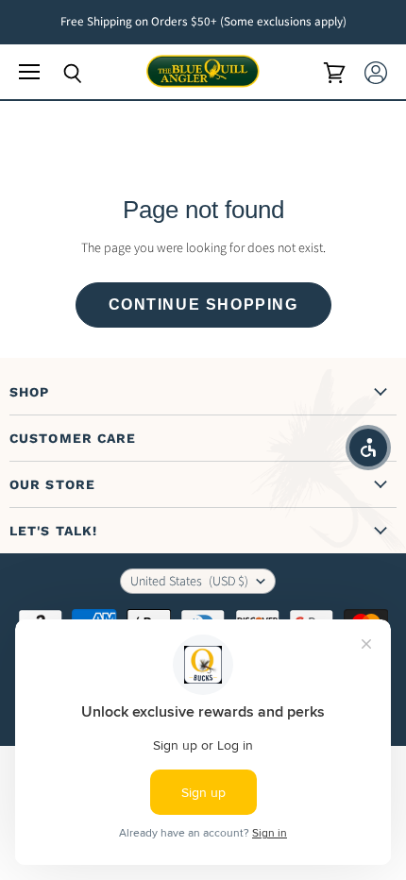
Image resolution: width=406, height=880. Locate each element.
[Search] (58, 73)
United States (189, 581)
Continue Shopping (203, 304)
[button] (368, 447)
